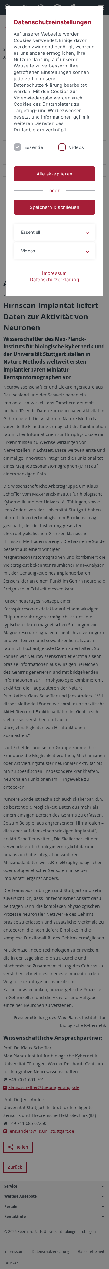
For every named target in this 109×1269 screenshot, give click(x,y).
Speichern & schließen (55, 207)
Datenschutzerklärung (54, 279)
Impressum (54, 273)
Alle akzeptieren (55, 174)
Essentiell (35, 147)
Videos (76, 147)
